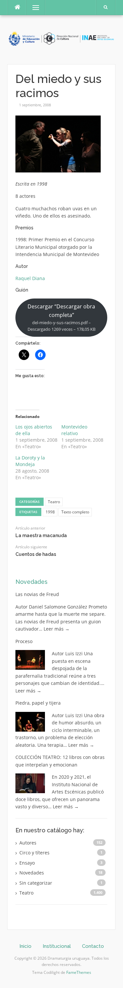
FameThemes (78, 972)
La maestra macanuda (41, 535)
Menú (33, 7)
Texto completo (75, 512)
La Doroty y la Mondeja (30, 461)
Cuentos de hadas (35, 554)
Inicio (25, 946)
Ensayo (27, 863)
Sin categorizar (35, 883)
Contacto (93, 946)
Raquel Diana (30, 278)
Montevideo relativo (74, 430)
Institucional (57, 946)
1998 (50, 512)
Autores (27, 843)
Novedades (31, 581)
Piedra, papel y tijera (38, 703)
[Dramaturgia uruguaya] (61, 39)
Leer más (57, 629)
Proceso (23, 641)
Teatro (54, 502)
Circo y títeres (34, 852)
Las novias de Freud (37, 594)
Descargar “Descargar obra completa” (61, 317)
